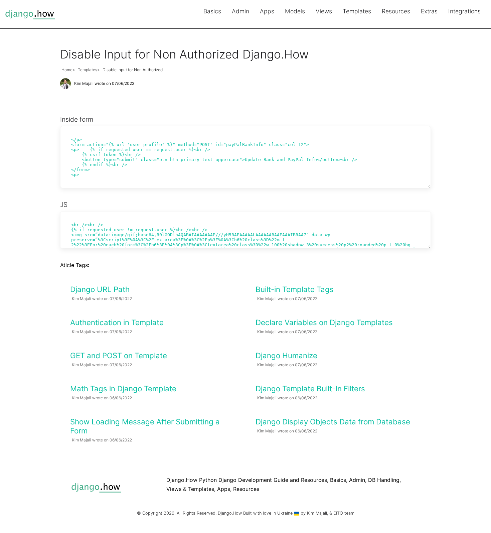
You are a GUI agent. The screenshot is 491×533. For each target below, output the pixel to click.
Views (324, 11)
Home (66, 69)
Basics (212, 11)
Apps (267, 11)
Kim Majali (84, 83)
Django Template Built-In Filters (310, 388)
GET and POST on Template (118, 355)
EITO (338, 513)
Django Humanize (286, 355)
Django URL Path (100, 289)
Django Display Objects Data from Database (333, 421)
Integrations (464, 11)
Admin (240, 11)
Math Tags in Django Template (123, 388)
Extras (429, 11)
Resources (396, 11)
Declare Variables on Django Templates (324, 322)
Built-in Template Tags (295, 289)
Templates (357, 11)
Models (295, 11)
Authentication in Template (117, 322)
